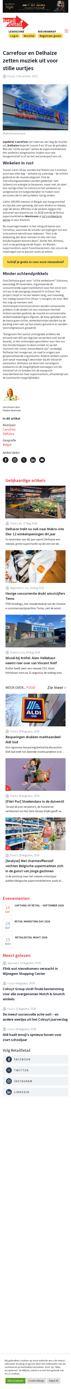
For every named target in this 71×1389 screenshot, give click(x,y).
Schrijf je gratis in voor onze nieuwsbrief (35, 262)
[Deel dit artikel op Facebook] (6, 460)
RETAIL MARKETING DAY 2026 (32, 921)
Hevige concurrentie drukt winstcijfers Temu (35, 596)
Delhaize (8, 434)
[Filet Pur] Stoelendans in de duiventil (34, 801)
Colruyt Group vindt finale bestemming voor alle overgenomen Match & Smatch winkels (34, 993)
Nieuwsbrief (47, 31)
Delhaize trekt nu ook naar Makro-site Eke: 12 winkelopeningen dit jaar (34, 531)
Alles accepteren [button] (15, 1380)
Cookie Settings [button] (36, 1380)
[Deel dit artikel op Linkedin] (33, 460)
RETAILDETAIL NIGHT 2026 (31, 937)
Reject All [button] (53, 1380)
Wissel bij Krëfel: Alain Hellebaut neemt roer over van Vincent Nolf (31, 660)
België (7, 444)
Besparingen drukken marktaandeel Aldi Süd (33, 739)
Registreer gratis (50, 36)
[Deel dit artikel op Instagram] (15, 460)
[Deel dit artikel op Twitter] (24, 460)
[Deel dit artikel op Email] (42, 460)
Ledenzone (16, 31)
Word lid (29, 36)
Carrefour (9, 429)
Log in (14, 36)
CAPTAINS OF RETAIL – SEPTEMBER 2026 (39, 905)
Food (10, 76)
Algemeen (16, 588)
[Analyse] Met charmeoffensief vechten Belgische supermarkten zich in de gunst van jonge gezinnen (34, 865)
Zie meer (55, 687)
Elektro (14, 652)
